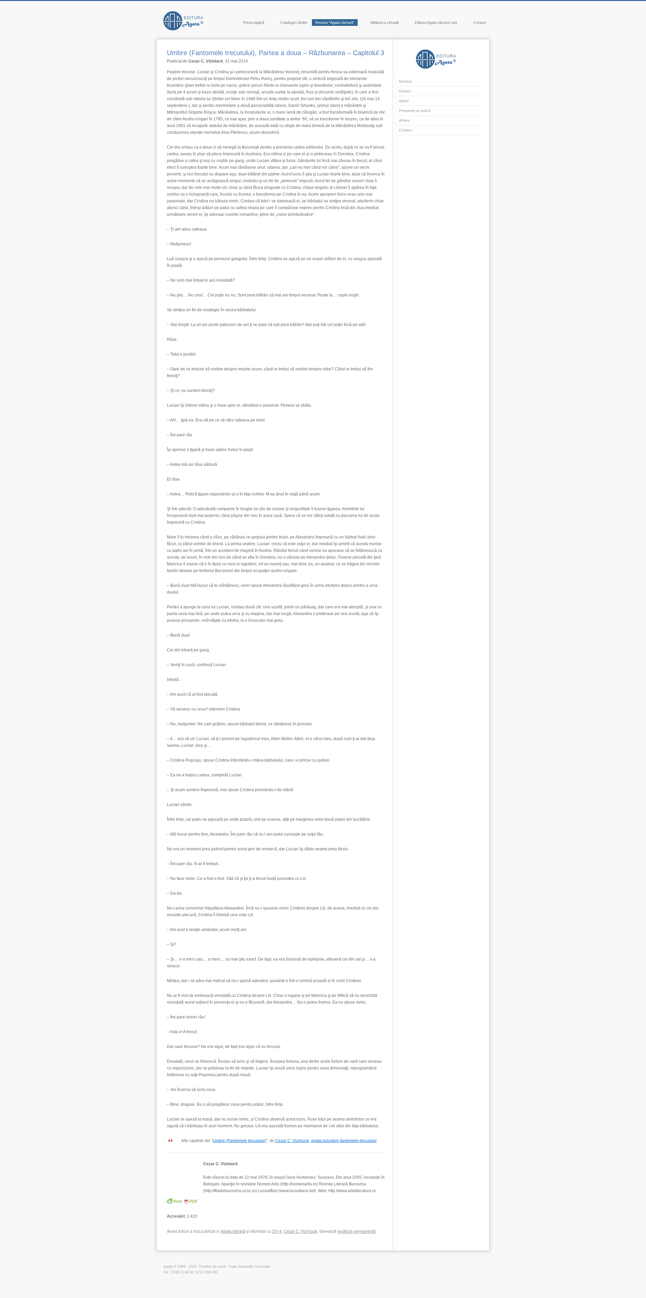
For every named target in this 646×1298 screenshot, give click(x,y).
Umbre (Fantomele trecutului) (239, 1140)
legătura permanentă (356, 1231)
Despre (405, 91)
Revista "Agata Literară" (334, 23)
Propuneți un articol (414, 111)
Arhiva (404, 120)
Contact (479, 23)
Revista (405, 81)
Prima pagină (253, 23)
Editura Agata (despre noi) (436, 23)
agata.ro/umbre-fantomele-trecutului (343, 1140)
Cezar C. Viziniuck (292, 1140)
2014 (277, 1231)
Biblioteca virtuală (384, 23)
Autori (403, 101)
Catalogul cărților (294, 23)
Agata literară (233, 1231)
